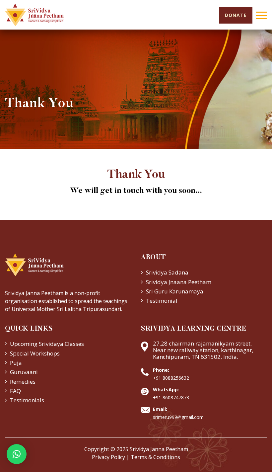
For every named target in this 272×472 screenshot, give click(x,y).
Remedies (22, 381)
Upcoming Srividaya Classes (47, 344)
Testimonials (27, 400)
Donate (236, 15)
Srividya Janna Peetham (159, 449)
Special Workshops (35, 353)
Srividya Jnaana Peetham (178, 282)
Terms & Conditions (155, 457)
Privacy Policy (108, 457)
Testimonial (161, 300)
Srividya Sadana (167, 272)
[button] (17, 454)
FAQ (15, 391)
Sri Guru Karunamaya (174, 291)
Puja (16, 362)
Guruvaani (24, 372)
